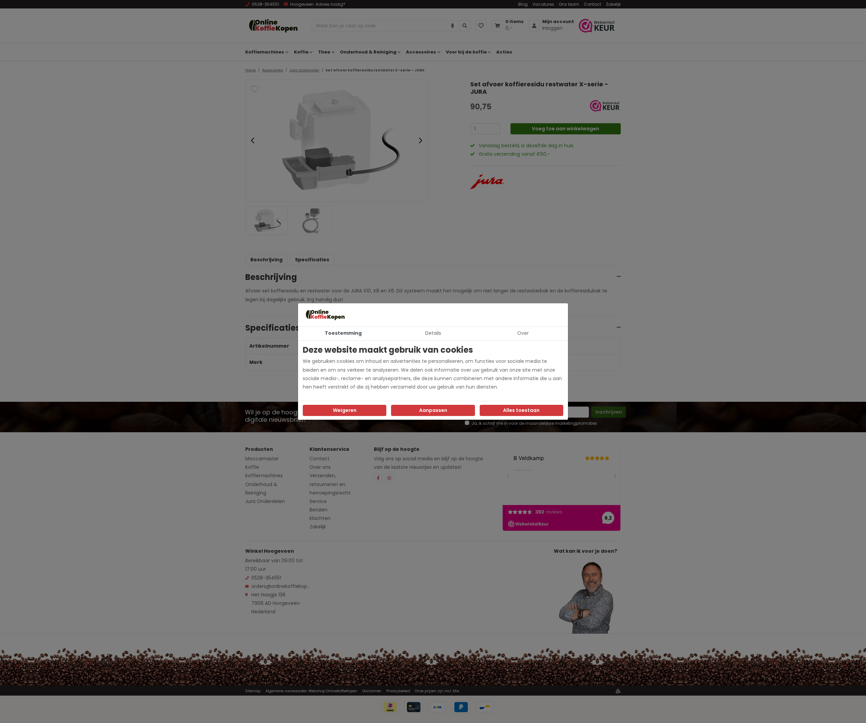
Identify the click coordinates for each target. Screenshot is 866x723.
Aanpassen (433, 410)
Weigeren (345, 410)
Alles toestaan (521, 410)
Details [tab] (433, 333)
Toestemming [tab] (343, 333)
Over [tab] (523, 333)
